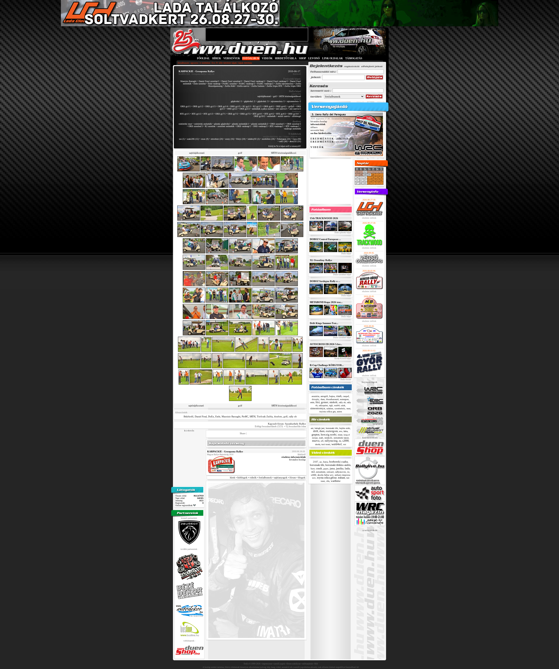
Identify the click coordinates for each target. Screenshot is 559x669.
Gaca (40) (297, 139)
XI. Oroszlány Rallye (321, 260)
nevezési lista (317, 130)
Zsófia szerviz (243, 86)
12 (377, 183)
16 (381, 172)
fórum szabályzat (293, 664)
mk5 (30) (283, 141)
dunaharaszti (332, 399)
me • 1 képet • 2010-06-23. (290, 137)
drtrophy (315, 399)
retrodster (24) (217, 139)
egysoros (194, 63)
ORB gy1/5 (235, 106)
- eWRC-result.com (332, 139)
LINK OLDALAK (332, 58)
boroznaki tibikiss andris (338, 465)
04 (373, 180)
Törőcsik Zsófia (265, 416)
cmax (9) (205, 139)
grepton (315, 434)
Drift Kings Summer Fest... (324, 323)
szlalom (329, 408)
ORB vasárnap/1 (243, 126)
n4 (322, 440)
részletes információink (293, 457)
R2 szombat (210, 126)
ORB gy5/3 (245, 109)
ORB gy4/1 (269, 106)
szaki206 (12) (193, 139)
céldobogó (296, 116)
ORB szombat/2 (294, 124)
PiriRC (245, 416)
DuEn (211, 416)
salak (343, 405)
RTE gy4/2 (269, 114)
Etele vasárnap (214, 83)
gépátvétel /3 (263, 101)
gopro (325, 469)
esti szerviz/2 (295, 109)
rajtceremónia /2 (294, 101)
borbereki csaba (338, 461)
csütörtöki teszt (185, 124)
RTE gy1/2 (196, 114)
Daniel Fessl (201, 416)
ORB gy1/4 (223, 106)
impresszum (267, 664)
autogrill (324, 396)
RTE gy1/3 (208, 114)
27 (369, 177)
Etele (217, 416)
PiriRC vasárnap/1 (247, 83)
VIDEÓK (267, 58)
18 (361, 174)
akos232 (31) (295, 141)
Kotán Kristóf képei (342, 358)
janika (339, 468)
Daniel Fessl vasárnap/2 (277, 81)
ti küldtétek (205, 63)
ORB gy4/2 (281, 106)
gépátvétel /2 (249, 101)
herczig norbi (328, 434)
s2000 (345, 440)
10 (357, 172)
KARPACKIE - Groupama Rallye (192, 74)
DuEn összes (345, 379)
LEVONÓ (314, 58)
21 (373, 174)
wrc (344, 444)
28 (373, 177)
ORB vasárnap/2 (260, 126)
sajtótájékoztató (264, 96)
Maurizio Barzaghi (188, 81)
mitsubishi (320, 472)
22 (377, 174)
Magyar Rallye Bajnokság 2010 (220, 454)
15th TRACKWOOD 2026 (324, 218)
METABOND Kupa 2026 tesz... (326, 302)
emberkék (271, 116)
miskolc (334, 402)
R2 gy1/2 (257, 106)
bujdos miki (344, 428)
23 (381, 174)
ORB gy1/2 (198, 106)
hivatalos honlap (297, 459)
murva (315, 440)
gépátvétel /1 (236, 101)
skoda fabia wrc (325, 475)
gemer (324, 402)
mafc (321, 438)
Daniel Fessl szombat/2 (231, 81)
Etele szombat (199, 83)
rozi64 (337, 405)
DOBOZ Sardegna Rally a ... (325, 281)
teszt (348, 408)
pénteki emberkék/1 (240, 124)
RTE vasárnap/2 (292, 126)
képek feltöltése (245, 63)
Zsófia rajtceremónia (284, 83)
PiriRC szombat (230, 83)
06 (381, 180)
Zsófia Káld (230, 86)
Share (242, 433)
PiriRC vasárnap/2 (265, 83)
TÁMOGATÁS (353, 58)
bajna (332, 396)
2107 (315, 461)
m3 (313, 471)
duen (323, 399)
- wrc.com (328, 141)
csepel (346, 396)
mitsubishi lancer (341, 438)
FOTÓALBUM (250, 58)
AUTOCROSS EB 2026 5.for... (326, 344)
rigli (331, 405)
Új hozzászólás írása (296, 426)
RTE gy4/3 (281, 114)
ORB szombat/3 (195, 126)
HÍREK (216, 58)
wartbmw (336, 481)
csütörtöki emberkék (203, 124)
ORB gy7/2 (233, 114)
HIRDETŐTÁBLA (286, 58)
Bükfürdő (188, 416)
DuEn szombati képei (342, 275)
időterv (314, 127)
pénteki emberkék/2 (259, 124)
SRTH (252, 416)
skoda (317, 444)
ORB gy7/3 (245, 114)
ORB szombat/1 (277, 124)
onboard (330, 472)
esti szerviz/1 (281, 109)
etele (312, 402)
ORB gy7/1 (220, 114)
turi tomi (325, 444)
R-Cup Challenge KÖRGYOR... (327, 365)
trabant (341, 477)
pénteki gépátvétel (222, 124)
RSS (316, 664)
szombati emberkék (225, 126)
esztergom (344, 399)
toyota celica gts (327, 411)
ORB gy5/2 (232, 109)
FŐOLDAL (203, 58)
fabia (345, 431)
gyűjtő (291, 106)
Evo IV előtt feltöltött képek (224, 63)
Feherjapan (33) (283, 139)
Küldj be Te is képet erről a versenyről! (284, 146)
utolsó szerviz (284, 116)
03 (369, 180)
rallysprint (323, 405)
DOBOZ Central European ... (325, 239)
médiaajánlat (307, 664)
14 (373, 172)
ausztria (315, 396)
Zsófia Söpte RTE (274, 86)
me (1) (182, 139)
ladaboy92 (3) (254, 139)
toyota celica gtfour (327, 477)
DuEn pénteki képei (342, 233)
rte (340, 441)
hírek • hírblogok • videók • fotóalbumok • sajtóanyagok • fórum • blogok (267, 477)
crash (339, 396)
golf (275, 96)
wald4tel (336, 444)
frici (318, 402)
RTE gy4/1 (257, 114)
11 (361, 172)
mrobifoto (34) (268, 139)
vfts (328, 481)
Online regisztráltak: (184, 505)
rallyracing (331, 440)
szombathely (340, 409)
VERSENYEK (231, 58)
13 (369, 172)
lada (347, 468)
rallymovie (340, 471)
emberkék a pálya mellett (263, 109)
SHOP (302, 58)
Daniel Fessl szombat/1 (209, 81)
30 (381, 177)
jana (332, 468)
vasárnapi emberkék (292, 128)
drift (315, 431)
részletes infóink (369, 218)
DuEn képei (346, 254)
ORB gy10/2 (259, 116)
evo (340, 431)
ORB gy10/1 (293, 114)
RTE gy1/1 (185, 114)
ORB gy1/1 (185, 106)
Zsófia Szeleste (257, 86)
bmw (325, 461)
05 (377, 180)
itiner (340, 435)
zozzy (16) (229, 139)
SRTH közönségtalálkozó (290, 96)
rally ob (293, 416)
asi (312, 428)
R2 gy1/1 (247, 106)
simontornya (317, 408)
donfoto (278, 416)
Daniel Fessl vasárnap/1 (254, 81)
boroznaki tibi (332, 428)
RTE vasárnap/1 (276, 126)
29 (377, 177)
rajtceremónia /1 (278, 101)
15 (377, 172)
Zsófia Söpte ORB (293, 86)
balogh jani (319, 428)
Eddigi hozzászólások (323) (269, 426)
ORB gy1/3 (210, 106)
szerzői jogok (279, 664)
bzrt (313, 468)
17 (357, 174)
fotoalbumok (183, 63)
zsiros (339, 411)
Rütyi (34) (240, 139)
